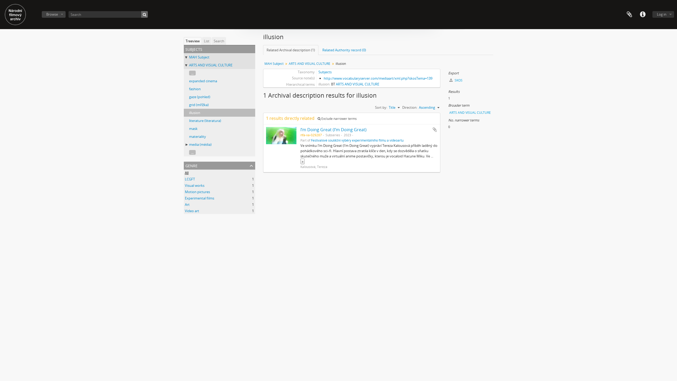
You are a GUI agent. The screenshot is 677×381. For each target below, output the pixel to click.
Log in (661, 14)
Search (219, 41)
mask (193, 128)
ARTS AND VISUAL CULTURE (210, 65)
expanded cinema (203, 81)
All (187, 172)
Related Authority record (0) (344, 50)
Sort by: (381, 107)
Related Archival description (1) (291, 50)
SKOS (458, 80)
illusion (194, 112)
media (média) (200, 144)
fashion (195, 89)
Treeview (193, 41)
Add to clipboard (434, 129)
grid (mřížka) (199, 104)
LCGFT (190, 179)
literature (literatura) (205, 120)
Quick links (642, 14)
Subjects (325, 72)
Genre (191, 165)
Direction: (409, 107)
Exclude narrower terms (339, 118)
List (206, 41)
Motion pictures (197, 191)
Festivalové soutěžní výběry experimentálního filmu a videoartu (357, 140)
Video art (192, 210)
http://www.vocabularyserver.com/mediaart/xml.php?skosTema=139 (378, 78)
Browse (52, 14)
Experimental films (199, 198)
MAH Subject (199, 57)
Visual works (194, 185)
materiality (197, 136)
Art (187, 204)
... (192, 73)
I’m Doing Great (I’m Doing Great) (333, 130)
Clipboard (629, 14)
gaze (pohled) (199, 96)
